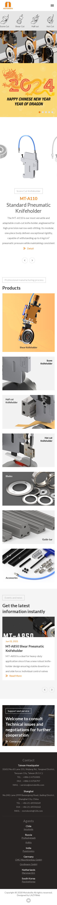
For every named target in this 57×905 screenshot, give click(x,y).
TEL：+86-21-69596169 (28, 803)
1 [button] (40, 112)
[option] (28, 74)
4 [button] (49, 112)
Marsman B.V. (28, 873)
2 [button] (43, 112)
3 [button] (46, 112)
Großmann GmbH (28, 864)
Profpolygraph (29, 838)
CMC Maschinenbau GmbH (28, 860)
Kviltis (28, 842)
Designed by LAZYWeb (28, 895)
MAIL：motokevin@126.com (28, 810)
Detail (30, 248)
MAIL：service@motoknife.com (28, 785)
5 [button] (52, 112)
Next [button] (32, 260)
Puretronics (28, 851)
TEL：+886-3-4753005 (28, 777)
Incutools (28, 829)
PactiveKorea (28, 881)
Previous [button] (45, 690)
